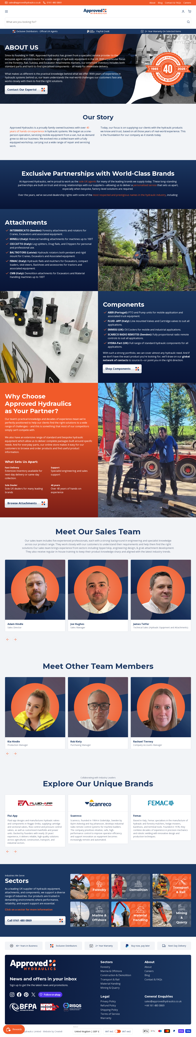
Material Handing (110, 983)
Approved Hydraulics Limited (27, 1031)
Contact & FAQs (173, 2)
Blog (160, 2)
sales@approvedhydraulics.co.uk (163, 1001)
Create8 (58, 1031)
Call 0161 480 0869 (19, 920)
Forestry (105, 967)
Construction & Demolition (115, 975)
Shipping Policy (109, 1009)
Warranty (105, 1018)
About (152, 2)
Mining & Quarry (110, 987)
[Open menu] (6, 11)
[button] (189, 11)
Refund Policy (108, 1005)
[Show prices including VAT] (118, 1031)
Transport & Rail (109, 979)
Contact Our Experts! (21, 89)
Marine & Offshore (111, 971)
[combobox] (98, 22)
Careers (187, 2)
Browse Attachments (22, 503)
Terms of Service (110, 1014)
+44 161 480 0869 (154, 1005)
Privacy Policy (108, 1001)
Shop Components (117, 368)
